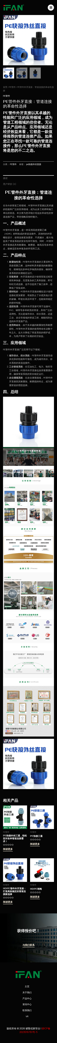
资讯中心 (27, 1004)
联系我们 (27, 1010)
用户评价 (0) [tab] (9, 184)
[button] (49, 20)
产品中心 (27, 998)
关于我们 (27, 992)
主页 (27, 986)
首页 (5, 87)
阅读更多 (8, 849)
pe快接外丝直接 (33, 164)
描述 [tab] (5, 178)
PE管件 (12, 87)
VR (27, 1016)
